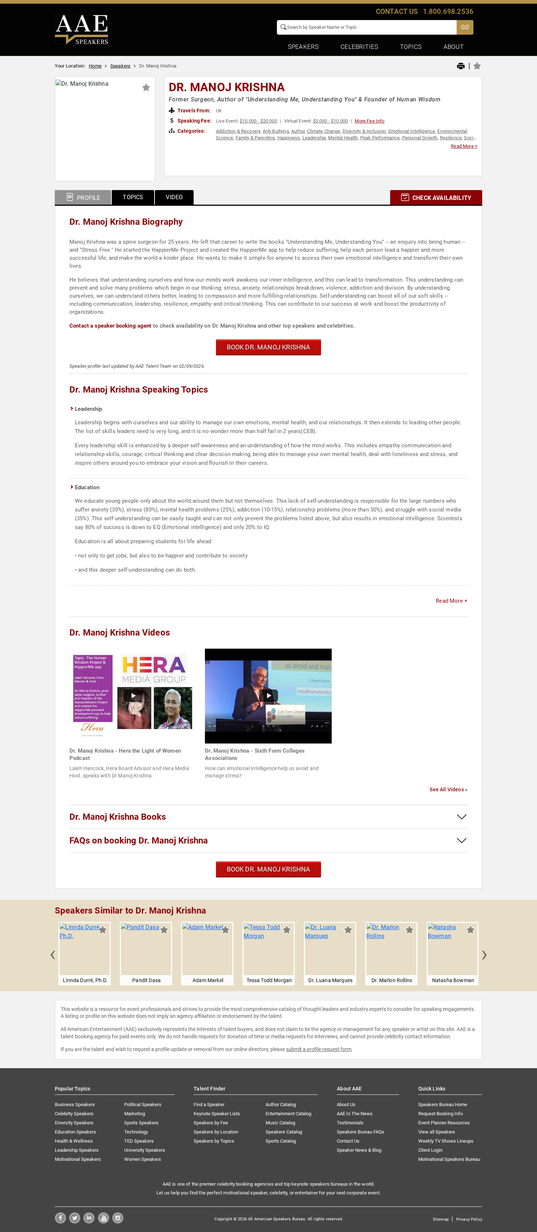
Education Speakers (75, 1132)
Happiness (288, 137)
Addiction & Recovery (238, 131)
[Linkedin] (89, 1221)
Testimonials (350, 1122)
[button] (52, 953)
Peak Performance (380, 137)
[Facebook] (60, 1221)
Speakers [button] (303, 46)
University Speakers (144, 1150)
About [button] (453, 46)
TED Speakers (139, 1141)
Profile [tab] (88, 197)
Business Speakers (75, 1104)
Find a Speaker (209, 1104)
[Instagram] (117, 1221)
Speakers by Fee (211, 1122)
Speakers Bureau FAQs (360, 1132)
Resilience (451, 137)
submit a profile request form (318, 1049)
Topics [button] (411, 46)
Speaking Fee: (194, 121)
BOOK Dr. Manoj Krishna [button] (269, 347)
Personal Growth (419, 137)
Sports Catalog (281, 1141)
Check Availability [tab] (441, 197)
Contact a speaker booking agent (110, 326)
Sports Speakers (141, 1122)
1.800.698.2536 (448, 11)
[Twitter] (74, 1221)
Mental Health (343, 137)
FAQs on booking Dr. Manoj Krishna (138, 840)
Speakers (120, 66)
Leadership (314, 137)
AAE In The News (355, 1113)
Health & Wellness (74, 1141)
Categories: (190, 131)
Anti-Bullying (276, 131)
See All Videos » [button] (449, 789)
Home (95, 66)
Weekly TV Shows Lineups (445, 1141)
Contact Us (348, 1141)
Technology (136, 1132)
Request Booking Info (440, 1113)
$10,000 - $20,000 (258, 121)
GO (465, 27)
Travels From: (193, 110)
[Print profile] (461, 66)
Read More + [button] (464, 146)
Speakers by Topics (214, 1141)
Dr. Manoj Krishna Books (117, 817)
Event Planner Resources (444, 1122)
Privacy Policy (469, 1219)
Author (298, 131)
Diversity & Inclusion (364, 131)
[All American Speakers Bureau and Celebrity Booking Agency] (81, 29)
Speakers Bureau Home (442, 1104)
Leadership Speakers (77, 1150)
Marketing (134, 1113)
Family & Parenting (255, 137)
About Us (346, 1104)
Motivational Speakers (78, 1159)
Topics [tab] (133, 197)
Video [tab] (174, 197)
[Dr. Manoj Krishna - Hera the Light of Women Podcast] (132, 695)
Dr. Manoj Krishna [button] (227, 87)
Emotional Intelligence (411, 131)
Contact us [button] (397, 11)
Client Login (430, 1150)
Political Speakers (142, 1104)
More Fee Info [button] (369, 121)
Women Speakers (142, 1159)
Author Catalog (281, 1104)
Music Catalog (280, 1122)
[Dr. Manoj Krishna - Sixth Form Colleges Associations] (268, 695)
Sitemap (441, 1219)
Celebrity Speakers (74, 1113)
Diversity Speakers (74, 1122)
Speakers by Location (216, 1132)
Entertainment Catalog (288, 1113)
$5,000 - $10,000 (330, 121)
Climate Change (323, 131)
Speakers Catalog (284, 1132)
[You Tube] (103, 1221)
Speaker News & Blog (359, 1150)
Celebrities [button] (359, 46)
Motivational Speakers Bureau (449, 1159)
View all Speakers (436, 1132)
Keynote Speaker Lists (217, 1113)
